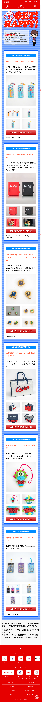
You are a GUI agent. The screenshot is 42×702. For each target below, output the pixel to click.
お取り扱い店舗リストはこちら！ (21, 132)
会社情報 (11, 686)
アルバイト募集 (11, 690)
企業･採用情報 (28, 1)
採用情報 (30, 686)
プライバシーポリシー (30, 690)
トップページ (11, 683)
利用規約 (11, 694)
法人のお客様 (30, 683)
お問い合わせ (30, 694)
